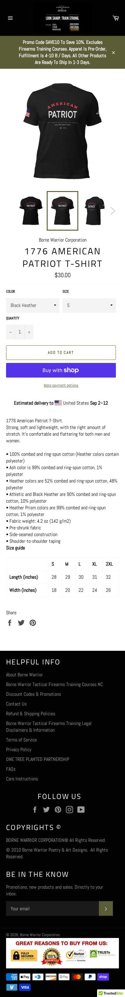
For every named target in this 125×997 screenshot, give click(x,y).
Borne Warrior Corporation (40, 934)
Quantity (12, 318)
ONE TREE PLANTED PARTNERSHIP (37, 759)
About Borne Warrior (24, 674)
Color (10, 291)
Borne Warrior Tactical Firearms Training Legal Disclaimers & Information (49, 726)
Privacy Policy (18, 749)
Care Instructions (22, 779)
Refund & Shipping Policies (30, 713)
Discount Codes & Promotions (33, 694)
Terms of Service (21, 740)
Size (65, 291)
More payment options (61, 385)
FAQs (10, 769)
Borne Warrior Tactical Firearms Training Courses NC (54, 684)
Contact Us (16, 704)
